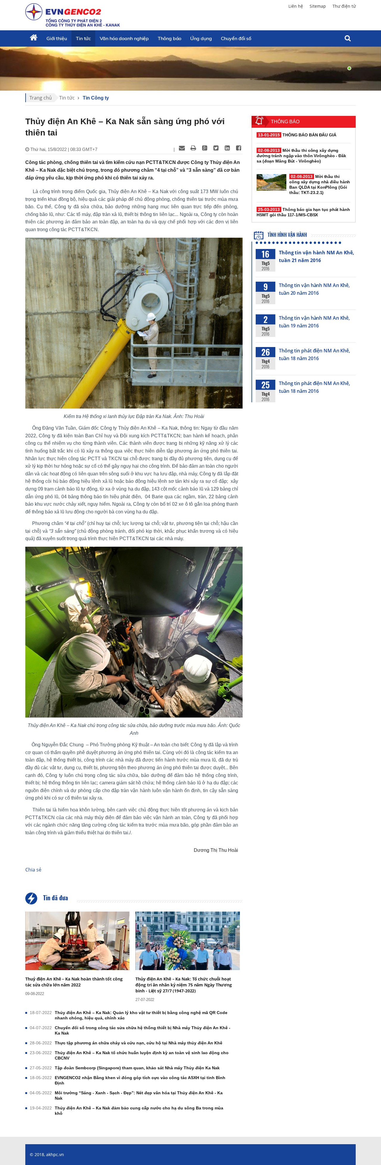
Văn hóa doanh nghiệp (124, 38)
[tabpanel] (190, 68)
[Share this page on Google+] (204, 148)
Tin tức (83, 38)
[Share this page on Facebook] (238, 148)
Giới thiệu (56, 38)
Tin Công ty (96, 97)
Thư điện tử (344, 6)
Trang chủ (40, 97)
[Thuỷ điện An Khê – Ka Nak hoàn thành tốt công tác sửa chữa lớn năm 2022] (77, 941)
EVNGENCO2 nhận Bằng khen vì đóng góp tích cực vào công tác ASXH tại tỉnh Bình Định (140, 1080)
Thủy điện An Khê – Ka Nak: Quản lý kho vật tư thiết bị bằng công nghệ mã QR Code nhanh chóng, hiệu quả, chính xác (141, 1015)
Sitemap (318, 6)
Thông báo (169, 38)
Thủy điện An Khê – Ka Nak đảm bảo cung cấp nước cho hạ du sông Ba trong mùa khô (139, 1111)
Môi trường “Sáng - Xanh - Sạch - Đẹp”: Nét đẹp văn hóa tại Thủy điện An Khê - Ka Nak (139, 1095)
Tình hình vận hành (286, 234)
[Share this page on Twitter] (216, 148)
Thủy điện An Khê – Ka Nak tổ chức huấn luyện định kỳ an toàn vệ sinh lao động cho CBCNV (142, 1055)
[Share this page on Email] (182, 148)
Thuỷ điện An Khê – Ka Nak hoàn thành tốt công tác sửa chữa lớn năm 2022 (74, 982)
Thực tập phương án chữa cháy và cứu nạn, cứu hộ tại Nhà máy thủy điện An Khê (138, 1043)
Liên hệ (295, 6)
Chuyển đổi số (236, 38)
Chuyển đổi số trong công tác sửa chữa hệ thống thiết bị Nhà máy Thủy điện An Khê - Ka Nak (142, 1030)
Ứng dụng (201, 38)
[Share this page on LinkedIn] (227, 148)
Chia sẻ (33, 869)
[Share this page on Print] (193, 148)
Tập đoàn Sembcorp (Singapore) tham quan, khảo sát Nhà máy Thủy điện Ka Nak (137, 1067)
